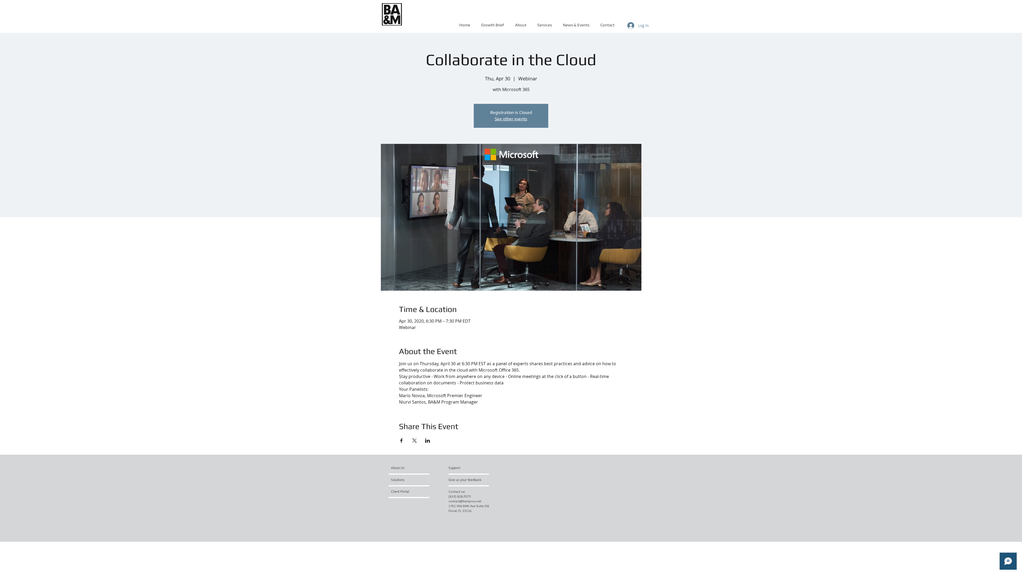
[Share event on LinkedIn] (427, 440)
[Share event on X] (414, 440)
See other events (511, 118)
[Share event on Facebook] (401, 440)
